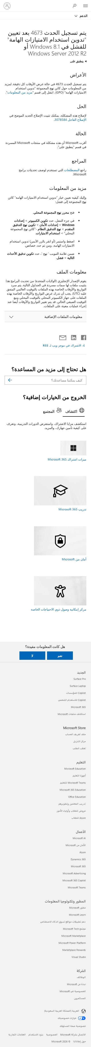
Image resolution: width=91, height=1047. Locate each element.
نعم (60, 655)
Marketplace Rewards (74, 950)
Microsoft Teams (77, 887)
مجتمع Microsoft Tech (74, 928)
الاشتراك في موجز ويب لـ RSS (62, 345)
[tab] (74, 412)
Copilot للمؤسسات (76, 693)
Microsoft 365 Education (73, 789)
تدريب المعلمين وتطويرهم (72, 803)
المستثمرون (80, 998)
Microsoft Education (75, 768)
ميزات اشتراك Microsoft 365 (67, 459)
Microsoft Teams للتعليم (73, 782)
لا (32, 655)
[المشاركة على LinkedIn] (75, 336)
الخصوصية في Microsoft (73, 991)
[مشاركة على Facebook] (83, 336)
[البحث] (10, 380)
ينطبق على (76, 61)
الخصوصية (51, 1034)
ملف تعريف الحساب (75, 734)
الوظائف (81, 977)
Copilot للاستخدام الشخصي (72, 700)
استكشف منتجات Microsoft (72, 714)
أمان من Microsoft (74, 559)
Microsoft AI (79, 838)
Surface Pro (80, 678)
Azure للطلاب (78, 818)
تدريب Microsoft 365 (72, 509)
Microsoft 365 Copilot (74, 880)
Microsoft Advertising (74, 873)
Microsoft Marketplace (73, 935)
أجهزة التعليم (79, 775)
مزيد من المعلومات (19, 92)
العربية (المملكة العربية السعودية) (61, 1010)
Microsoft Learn (77, 914)
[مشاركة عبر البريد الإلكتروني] (64, 336)
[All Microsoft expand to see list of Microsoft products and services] (85, 6)
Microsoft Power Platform (72, 942)
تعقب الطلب (79, 748)
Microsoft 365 (78, 707)
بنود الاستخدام (35, 1034)
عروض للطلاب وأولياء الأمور (71, 810)
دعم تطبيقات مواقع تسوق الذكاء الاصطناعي (63, 921)
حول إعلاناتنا (79, 1041)
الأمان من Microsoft (76, 845)
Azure (83, 852)
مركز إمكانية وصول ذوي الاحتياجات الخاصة (58, 609)
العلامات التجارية (17, 1034)
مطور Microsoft (77, 907)
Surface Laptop (78, 686)
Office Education (77, 796)
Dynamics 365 (78, 859)
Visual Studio (79, 957)
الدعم (83, 15)
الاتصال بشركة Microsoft (73, 1034)
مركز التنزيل (79, 741)
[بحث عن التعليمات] (75, 5)
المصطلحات (72, 170)
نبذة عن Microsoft (76, 984)
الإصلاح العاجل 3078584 (70, 119)
